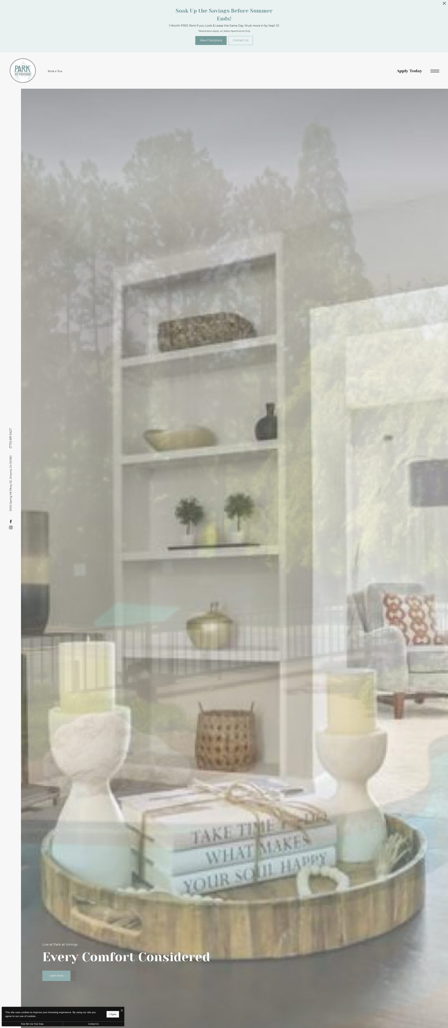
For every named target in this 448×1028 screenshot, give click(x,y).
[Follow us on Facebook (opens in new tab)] (10, 521)
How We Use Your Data (32, 1024)
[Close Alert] (444, 4)
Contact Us (93, 1024)
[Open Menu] (434, 71)
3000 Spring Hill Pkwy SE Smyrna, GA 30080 (10, 483)
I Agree (112, 1014)
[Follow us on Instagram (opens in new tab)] (10, 527)
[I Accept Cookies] (122, 1010)
